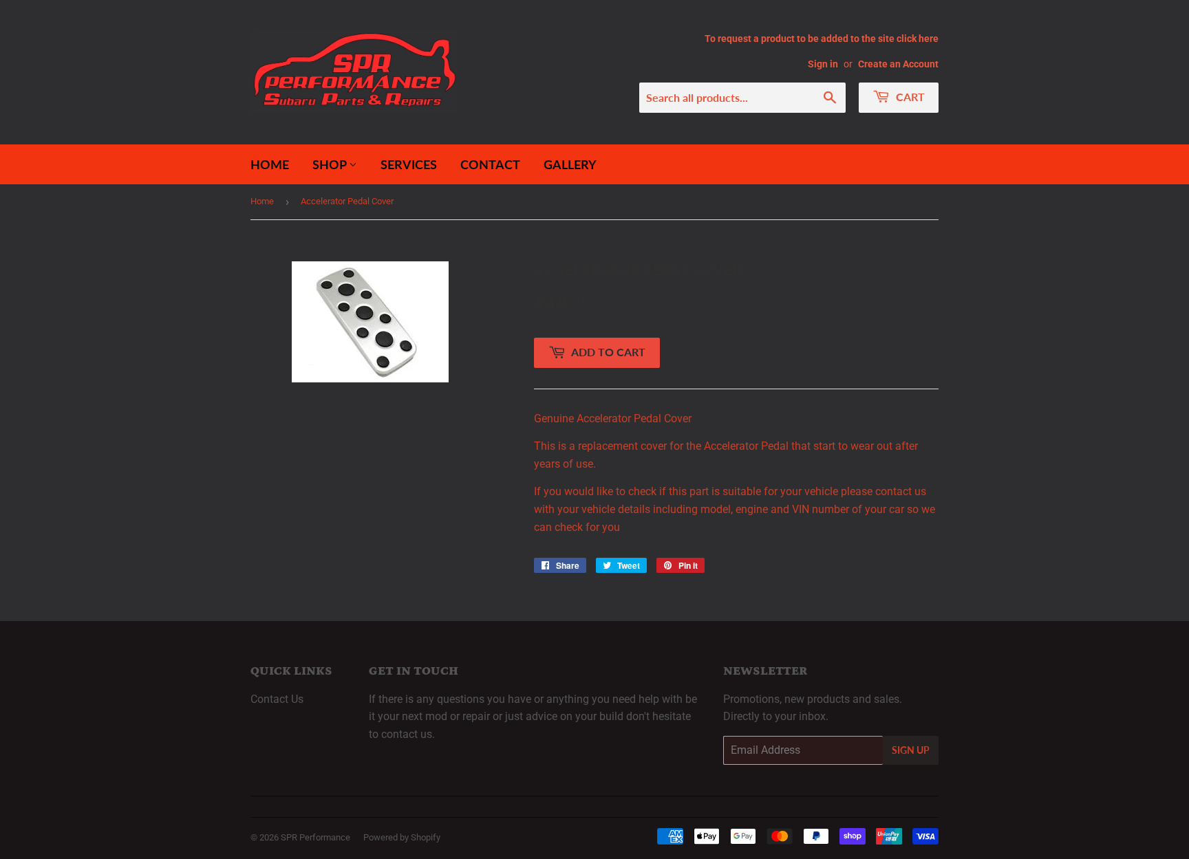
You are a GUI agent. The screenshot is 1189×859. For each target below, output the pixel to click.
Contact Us (276, 699)
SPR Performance (315, 837)
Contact (490, 164)
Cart (909, 96)
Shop (330, 164)
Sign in (823, 63)
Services (409, 164)
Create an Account (898, 63)
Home (269, 164)
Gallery (570, 164)
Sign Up (911, 750)
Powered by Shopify (401, 837)
